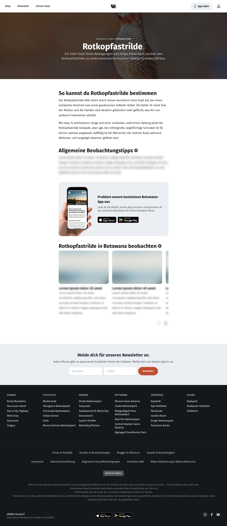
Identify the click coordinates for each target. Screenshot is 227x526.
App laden (203, 6)
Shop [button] (8, 6)
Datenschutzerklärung (62, 461)
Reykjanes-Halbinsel (198, 406)
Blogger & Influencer (128, 452)
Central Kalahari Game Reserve (127, 426)
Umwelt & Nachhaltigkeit (161, 452)
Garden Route (158, 415)
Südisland (192, 410)
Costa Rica (49, 394)
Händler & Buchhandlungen (94, 452)
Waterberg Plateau (89, 425)
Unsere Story (43, 6)
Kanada (11, 394)
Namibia (83, 394)
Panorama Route (160, 425)
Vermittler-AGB (135, 461)
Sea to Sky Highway (17, 410)
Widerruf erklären (113, 473)
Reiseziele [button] (23, 6)
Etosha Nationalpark (90, 401)
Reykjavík (192, 401)
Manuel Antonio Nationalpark (59, 425)
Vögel (111, 39)
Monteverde (49, 401)
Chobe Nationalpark (126, 406)
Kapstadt (156, 401)
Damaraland (86, 415)
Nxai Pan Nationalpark (127, 419)
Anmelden (148, 371)
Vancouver (13, 420)
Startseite (101, 39)
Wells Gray (13, 415)
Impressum (37, 461)
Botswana (121, 394)
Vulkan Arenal (50, 415)
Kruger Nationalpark (162, 420)
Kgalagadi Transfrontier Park (130, 432)
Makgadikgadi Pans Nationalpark (125, 412)
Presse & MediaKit (62, 452)
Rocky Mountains (16, 401)
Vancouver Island (16, 406)
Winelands (156, 410)
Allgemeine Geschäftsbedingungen (101, 461)
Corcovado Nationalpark (56, 410)
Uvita (46, 420)
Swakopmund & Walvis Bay (94, 410)
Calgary (11, 425)
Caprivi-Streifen (87, 420)
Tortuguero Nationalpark (56, 406)
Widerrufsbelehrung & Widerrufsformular (173, 461)
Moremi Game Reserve (127, 401)
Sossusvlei (84, 406)
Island (191, 394)
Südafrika (157, 394)
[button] (218, 6)
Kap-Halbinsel (158, 406)
